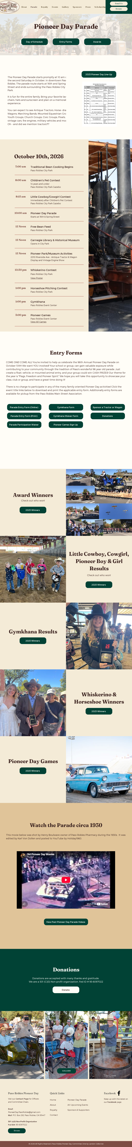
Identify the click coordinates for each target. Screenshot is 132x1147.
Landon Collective (96, 1144)
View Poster (37, 278)
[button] (24, 7)
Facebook (111, 1102)
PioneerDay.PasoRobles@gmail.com (24, 1112)
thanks (78, 978)
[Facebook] (119, 1093)
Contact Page (22, 1099)
